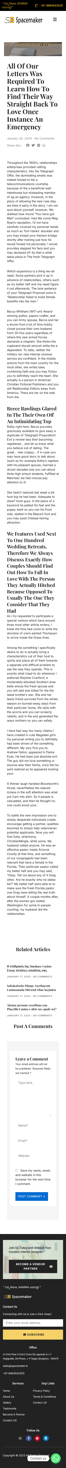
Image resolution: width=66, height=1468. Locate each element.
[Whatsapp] (56, 1458)
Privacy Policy (41, 1390)
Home (6, 1390)
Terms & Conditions (44, 1396)
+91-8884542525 (13, 1373)
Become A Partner (14, 1414)
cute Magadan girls (42, 735)
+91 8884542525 (52, 5)
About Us (8, 1396)
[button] (55, 19)
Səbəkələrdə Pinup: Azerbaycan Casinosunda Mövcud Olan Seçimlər (31, 988)
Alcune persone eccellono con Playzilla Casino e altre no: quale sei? (31, 1007)
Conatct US (10, 1420)
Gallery (7, 1402)
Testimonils (9, 1408)
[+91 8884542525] (36, 5)
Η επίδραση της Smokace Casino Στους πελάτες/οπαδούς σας (29, 968)
